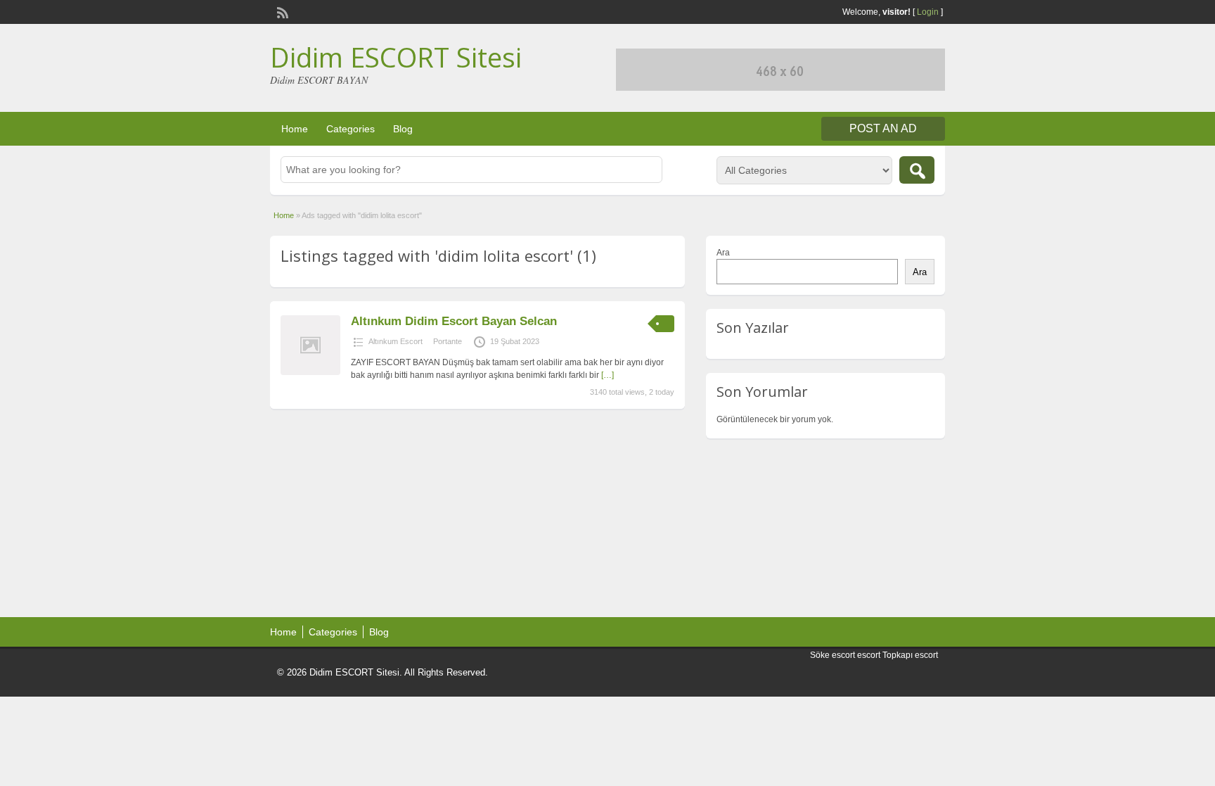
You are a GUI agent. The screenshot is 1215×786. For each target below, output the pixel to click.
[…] (607, 375)
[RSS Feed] (281, 11)
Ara (723, 253)
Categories (350, 128)
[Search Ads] (916, 170)
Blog (403, 128)
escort (868, 655)
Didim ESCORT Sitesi (396, 57)
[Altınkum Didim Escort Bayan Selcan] (310, 372)
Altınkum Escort (395, 341)
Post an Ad (883, 128)
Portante (447, 341)
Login (928, 12)
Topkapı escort (910, 655)
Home (294, 128)
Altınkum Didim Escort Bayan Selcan (454, 321)
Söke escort (832, 655)
